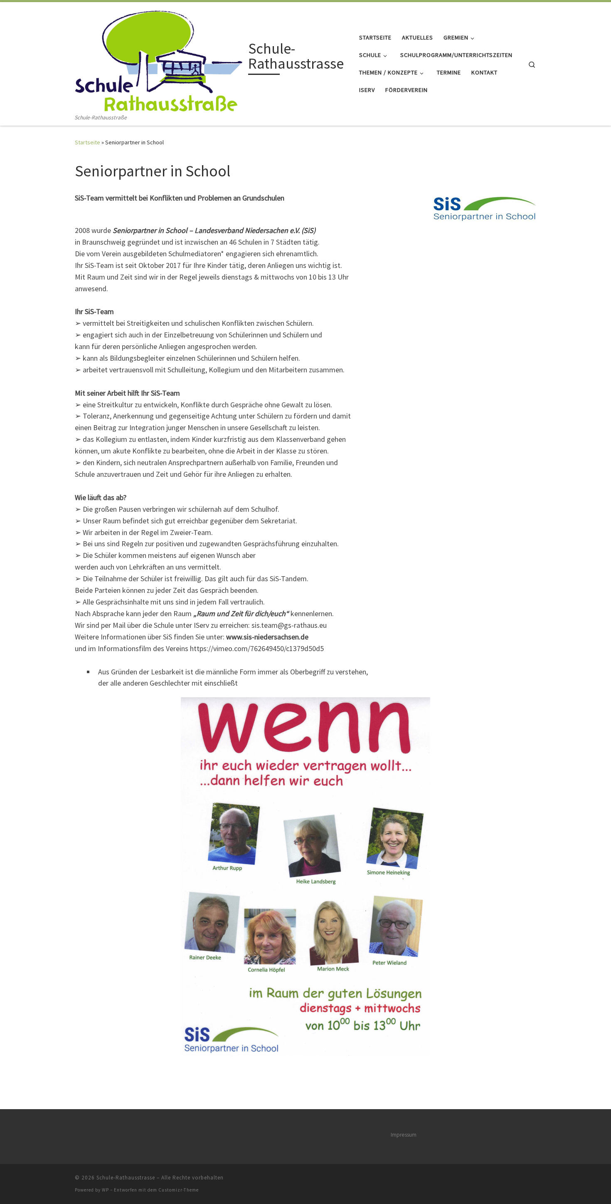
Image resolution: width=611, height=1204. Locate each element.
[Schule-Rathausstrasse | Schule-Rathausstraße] (160, 57)
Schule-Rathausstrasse (125, 1177)
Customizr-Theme (178, 1190)
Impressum (403, 1134)
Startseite (87, 142)
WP (105, 1190)
